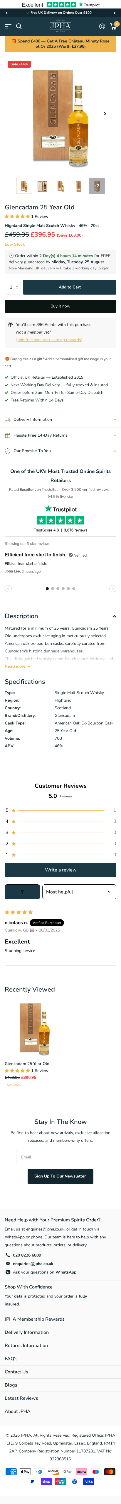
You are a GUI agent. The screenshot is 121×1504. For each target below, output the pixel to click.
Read (15, 666)
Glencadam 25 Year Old (27, 1064)
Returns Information (26, 1345)
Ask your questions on (44, 1272)
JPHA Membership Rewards (35, 1319)
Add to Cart (70, 287)
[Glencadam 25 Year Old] (35, 1027)
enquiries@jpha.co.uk (33, 1264)
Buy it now (60, 306)
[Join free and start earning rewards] (49, 340)
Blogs (11, 1385)
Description (21, 616)
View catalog (8, 26)
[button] (6, 13)
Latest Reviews (21, 1398)
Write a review (60, 870)
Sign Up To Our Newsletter (60, 1176)
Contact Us (16, 1372)
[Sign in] (102, 26)
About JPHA (18, 1411)
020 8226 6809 (27, 1255)
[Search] (19, 26)
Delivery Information (27, 1332)
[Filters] (22, 891)
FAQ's (11, 1359)
